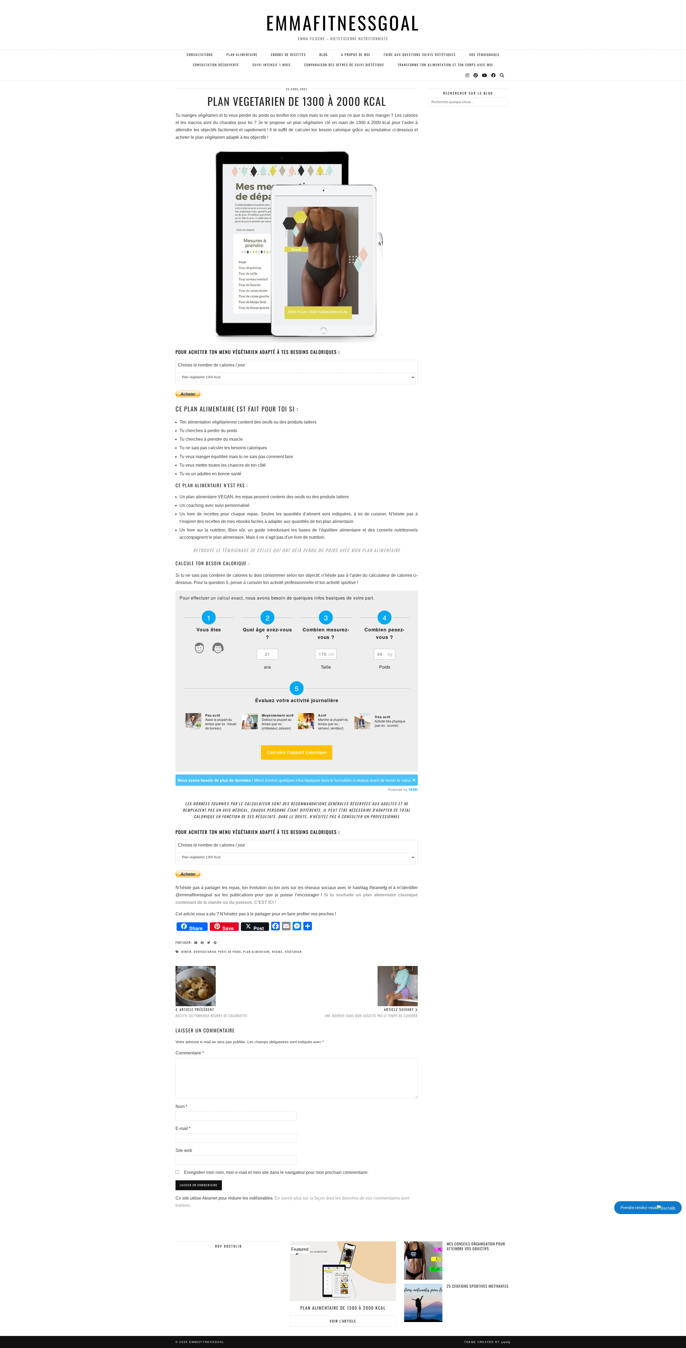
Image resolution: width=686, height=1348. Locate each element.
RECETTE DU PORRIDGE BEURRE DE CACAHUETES (211, 1012)
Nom (181, 1106)
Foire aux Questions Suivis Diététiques (420, 54)
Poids (384, 667)
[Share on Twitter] (209, 942)
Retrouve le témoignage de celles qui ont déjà (247, 550)
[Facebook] (493, 75)
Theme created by (487, 1341)
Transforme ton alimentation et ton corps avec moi (445, 64)
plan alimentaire (256, 952)
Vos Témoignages (484, 54)
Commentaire (190, 1053)
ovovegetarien (205, 952)
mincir (186, 952)
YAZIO (413, 789)
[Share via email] (196, 942)
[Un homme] (199, 649)
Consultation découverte (216, 64)
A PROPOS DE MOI (355, 54)
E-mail (183, 1128)
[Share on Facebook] (203, 942)
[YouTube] (484, 75)
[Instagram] (467, 75)
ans (267, 667)
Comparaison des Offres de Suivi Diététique (344, 64)
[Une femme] (218, 649)
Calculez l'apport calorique (297, 752)
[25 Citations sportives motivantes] (423, 1303)
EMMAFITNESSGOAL (343, 22)
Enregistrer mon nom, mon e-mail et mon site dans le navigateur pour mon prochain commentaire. (276, 1172)
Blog (323, 54)
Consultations (200, 54)
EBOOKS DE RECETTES (288, 54)
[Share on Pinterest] (216, 942)
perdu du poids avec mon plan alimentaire (351, 550)
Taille (326, 667)
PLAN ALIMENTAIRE (242, 54)
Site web (184, 1150)
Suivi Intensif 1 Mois (271, 64)
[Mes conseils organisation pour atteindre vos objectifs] (423, 1260)
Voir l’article (343, 1321)
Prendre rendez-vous (639, 1207)
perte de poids (229, 952)
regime (277, 952)
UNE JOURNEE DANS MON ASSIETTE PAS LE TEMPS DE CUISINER (371, 1012)
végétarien (293, 952)
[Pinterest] (476, 75)
